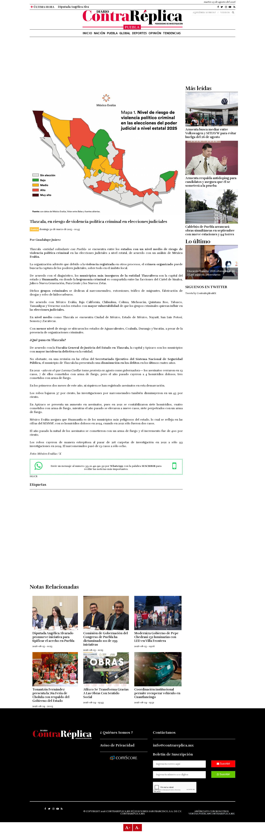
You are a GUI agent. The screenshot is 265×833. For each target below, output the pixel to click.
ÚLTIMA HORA (43, 7)
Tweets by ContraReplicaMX (200, 293)
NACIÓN (99, 33)
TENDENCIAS (172, 33)
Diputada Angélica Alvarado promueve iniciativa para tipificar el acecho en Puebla (113, 7)
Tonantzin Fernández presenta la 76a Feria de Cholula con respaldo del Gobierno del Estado (50, 695)
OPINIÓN (155, 33)
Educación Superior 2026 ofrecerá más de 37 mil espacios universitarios (211, 272)
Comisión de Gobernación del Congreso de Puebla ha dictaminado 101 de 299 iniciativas (105, 639)
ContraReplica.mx (132, 813)
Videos (225, 12)
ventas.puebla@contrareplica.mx (212, 813)
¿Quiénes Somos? (204, 12)
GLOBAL (124, 33)
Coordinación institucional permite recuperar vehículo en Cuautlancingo (157, 693)
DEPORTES (139, 33)
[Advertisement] (106, 65)
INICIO (87, 33)
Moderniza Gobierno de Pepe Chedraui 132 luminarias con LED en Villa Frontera (156, 637)
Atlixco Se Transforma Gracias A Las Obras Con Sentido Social (106, 693)
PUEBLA (112, 33)
